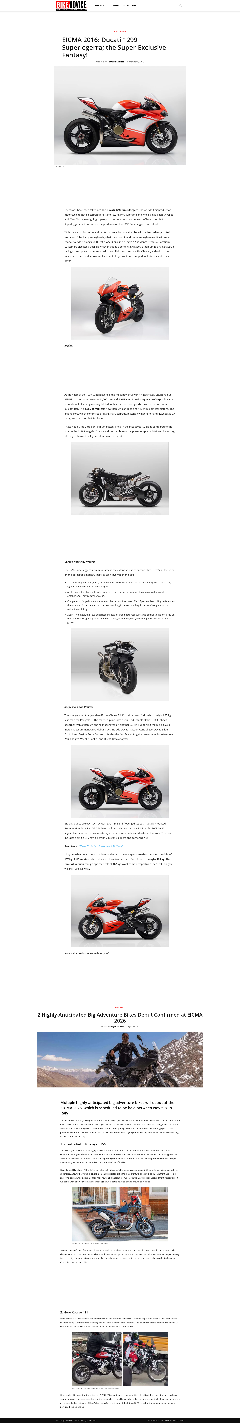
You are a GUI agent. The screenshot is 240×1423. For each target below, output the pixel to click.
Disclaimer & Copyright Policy (172, 1420)
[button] (180, 5)
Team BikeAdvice (116, 62)
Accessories (129, 5)
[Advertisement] (120, 35)
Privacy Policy (153, 1420)
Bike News (100, 5)
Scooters (114, 5)
